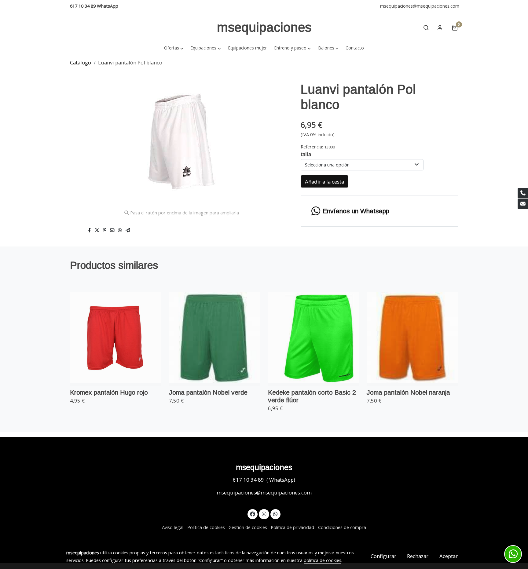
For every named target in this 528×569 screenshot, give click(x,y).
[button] (173, 47)
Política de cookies (206, 527)
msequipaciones (264, 27)
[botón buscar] (426, 27)
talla (306, 154)
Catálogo (80, 62)
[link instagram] (264, 513)
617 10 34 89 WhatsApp (94, 6)
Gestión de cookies (248, 527)
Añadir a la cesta (324, 181)
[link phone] (523, 193)
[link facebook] (253, 513)
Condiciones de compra (342, 527)
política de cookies (322, 560)
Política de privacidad (292, 527)
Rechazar (417, 556)
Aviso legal (172, 527)
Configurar (383, 556)
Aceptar (448, 556)
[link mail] (523, 204)
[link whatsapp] (275, 513)
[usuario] (440, 27)
